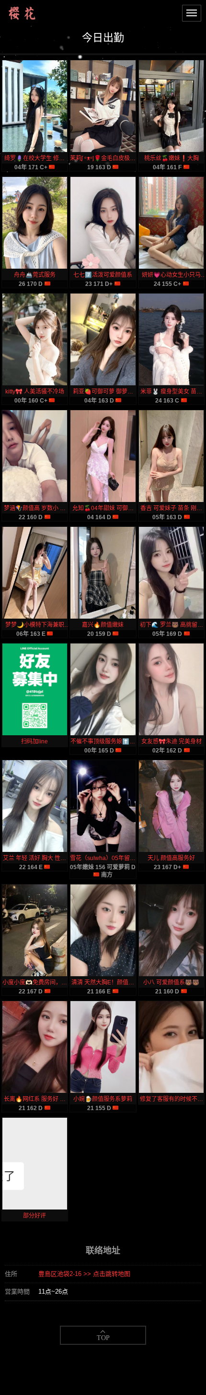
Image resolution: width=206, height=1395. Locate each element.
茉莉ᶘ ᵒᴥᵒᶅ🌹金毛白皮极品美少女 (103, 158)
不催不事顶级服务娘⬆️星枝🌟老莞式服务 (102, 741)
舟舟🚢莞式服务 (35, 275)
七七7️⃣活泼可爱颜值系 (102, 275)
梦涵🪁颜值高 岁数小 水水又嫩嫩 (35, 508)
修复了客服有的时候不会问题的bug (171, 1099)
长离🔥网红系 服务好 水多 (35, 1099)
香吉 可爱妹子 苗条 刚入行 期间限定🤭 (171, 508)
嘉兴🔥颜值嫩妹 (103, 624)
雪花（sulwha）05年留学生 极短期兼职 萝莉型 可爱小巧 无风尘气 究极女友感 (103, 858)
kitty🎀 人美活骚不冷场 (34, 391)
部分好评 (34, 1215)
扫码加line (34, 741)
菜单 (191, 13)
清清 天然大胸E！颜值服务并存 (102, 982)
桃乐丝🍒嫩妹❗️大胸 (171, 158)
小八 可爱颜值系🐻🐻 (171, 982)
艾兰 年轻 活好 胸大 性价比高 (34, 858)
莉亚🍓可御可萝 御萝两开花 (103, 391)
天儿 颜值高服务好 (171, 858)
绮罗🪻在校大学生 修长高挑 (34, 158)
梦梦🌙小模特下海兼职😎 (34, 624)
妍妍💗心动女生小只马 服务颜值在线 (171, 275)
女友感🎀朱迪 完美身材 (171, 741)
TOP (103, 1337)
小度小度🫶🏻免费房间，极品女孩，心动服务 (34, 982)
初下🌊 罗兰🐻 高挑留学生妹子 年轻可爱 (171, 624)
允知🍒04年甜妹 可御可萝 (103, 508)
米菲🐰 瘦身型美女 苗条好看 (171, 391)
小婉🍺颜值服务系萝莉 (102, 1099)
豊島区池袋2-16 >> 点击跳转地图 (84, 1273)
